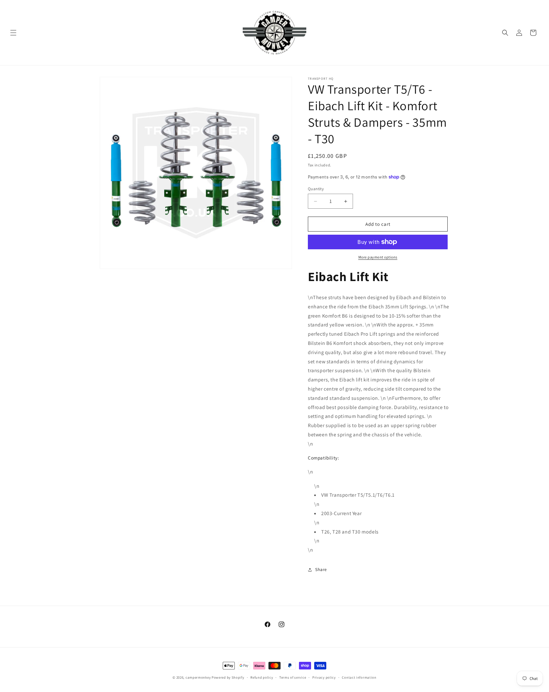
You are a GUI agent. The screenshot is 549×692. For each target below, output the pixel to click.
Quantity (316, 188)
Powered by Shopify (228, 677)
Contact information (359, 677)
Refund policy (261, 677)
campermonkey (198, 677)
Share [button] (321, 569)
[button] (13, 33)
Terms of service (292, 677)
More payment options (377, 257)
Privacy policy (324, 677)
